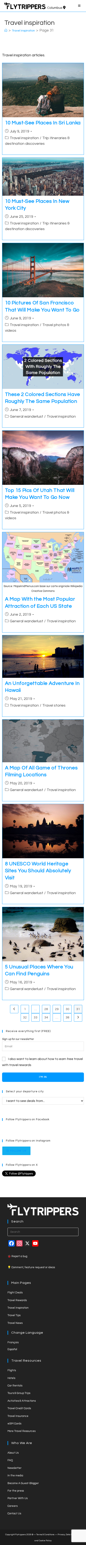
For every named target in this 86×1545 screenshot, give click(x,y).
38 (67, 1017)
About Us (13, 1452)
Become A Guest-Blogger (23, 1483)
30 (67, 1009)
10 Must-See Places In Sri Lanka (43, 122)
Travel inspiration (24, 138)
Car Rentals (15, 1385)
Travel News (15, 1323)
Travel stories (54, 705)
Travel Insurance (18, 1416)
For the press (16, 1490)
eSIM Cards (14, 1423)
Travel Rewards (17, 1300)
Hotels (11, 1378)
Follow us (18, 1150)
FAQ (10, 1460)
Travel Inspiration (18, 1307)
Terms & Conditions (45, 1535)
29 (57, 1009)
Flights (12, 1370)
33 (35, 1017)
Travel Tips (14, 1315)
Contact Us (14, 1513)
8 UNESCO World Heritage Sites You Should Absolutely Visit (38, 870)
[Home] (5, 30)
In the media (15, 1475)
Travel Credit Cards (19, 1408)
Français (13, 1342)
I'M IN (43, 1077)
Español (12, 1349)
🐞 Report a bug (17, 1256)
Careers (13, 1506)
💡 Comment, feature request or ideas (31, 1267)
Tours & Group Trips (19, 1393)
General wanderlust (26, 416)
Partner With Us (18, 1498)
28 (46, 1009)
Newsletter (15, 1468)
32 (25, 1017)
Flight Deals (15, 1292)
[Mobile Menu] (80, 6)
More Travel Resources (21, 1431)
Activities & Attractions (22, 1400)
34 (46, 1017)
